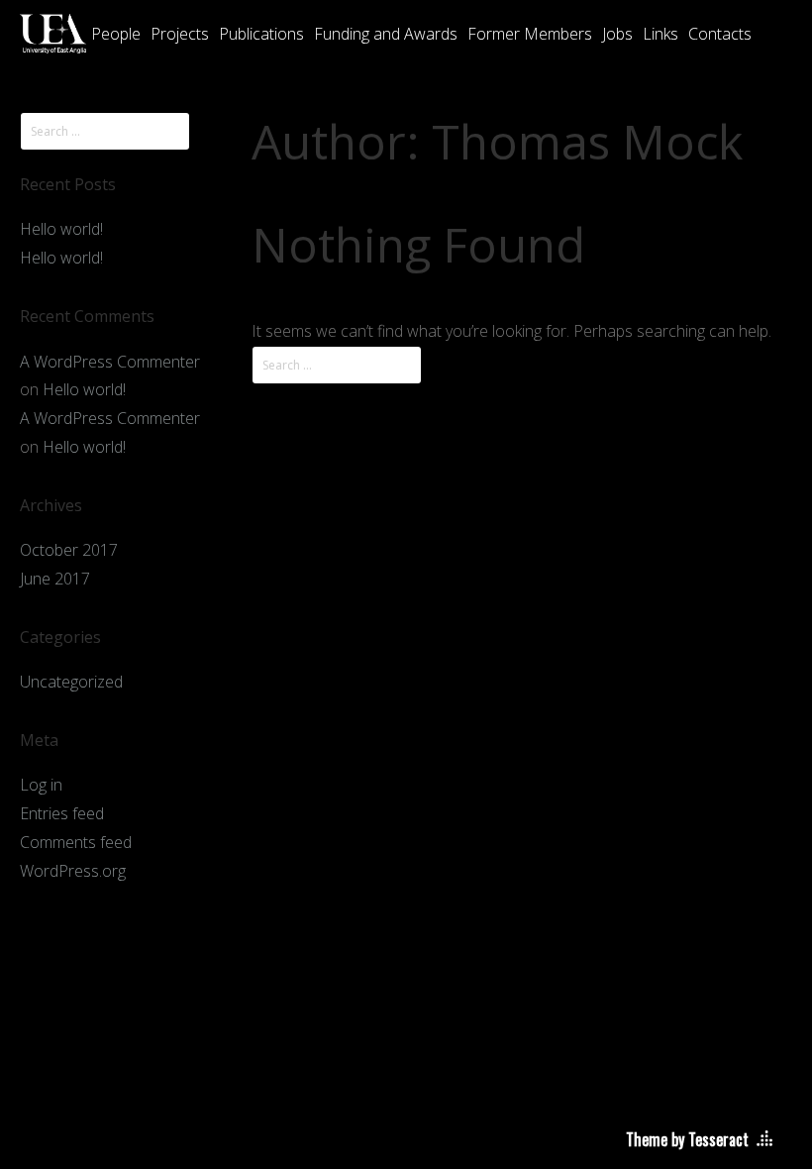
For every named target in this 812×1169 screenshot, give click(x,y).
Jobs (617, 34)
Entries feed (62, 813)
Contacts (720, 34)
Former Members (529, 34)
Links (660, 34)
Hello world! (61, 229)
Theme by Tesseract (687, 1139)
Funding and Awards (385, 34)
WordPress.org (73, 871)
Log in (41, 785)
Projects (180, 34)
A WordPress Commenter (110, 361)
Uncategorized (71, 681)
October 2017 (69, 550)
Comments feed (76, 842)
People (116, 34)
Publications (261, 34)
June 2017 (55, 578)
